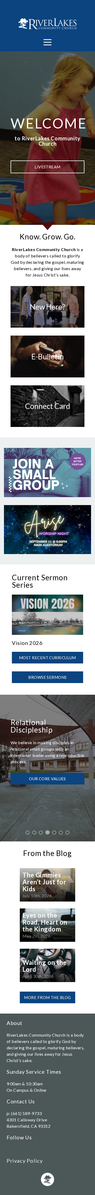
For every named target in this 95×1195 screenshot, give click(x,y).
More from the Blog (47, 997)
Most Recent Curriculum (47, 657)
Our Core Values (47, 777)
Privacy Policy (24, 1160)
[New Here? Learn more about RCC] (47, 327)
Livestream (47, 166)
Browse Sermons (47, 677)
